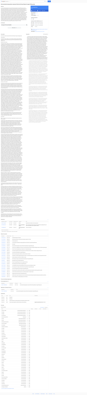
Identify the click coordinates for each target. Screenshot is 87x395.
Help (54, 393)
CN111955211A (3, 273)
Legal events (37, 29)
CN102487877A (3, 263)
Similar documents (41, 29)
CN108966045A (3, 227)
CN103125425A (3, 258)
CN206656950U (3, 276)
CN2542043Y (3, 260)
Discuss (43, 31)
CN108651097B (3, 242)
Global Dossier (40, 31)
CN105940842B (3, 247)
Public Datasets (43, 393)
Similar (44, 10)
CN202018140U (3, 255)
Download (42, 307)
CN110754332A (3, 239)
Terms (46, 393)
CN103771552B (3, 265)
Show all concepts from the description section (7, 388)
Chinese (37, 12)
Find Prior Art (40, 10)
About (33, 393)
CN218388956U (3, 250)
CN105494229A (3, 224)
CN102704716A (3, 237)
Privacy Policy (50, 393)
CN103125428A (3, 252)
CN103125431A (3, 268)
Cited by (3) (33, 29)
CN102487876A (3, 245)
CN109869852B (3, 271)
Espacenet (36, 31)
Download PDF (34, 10)
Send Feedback (37, 393)
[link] (3, 310)
